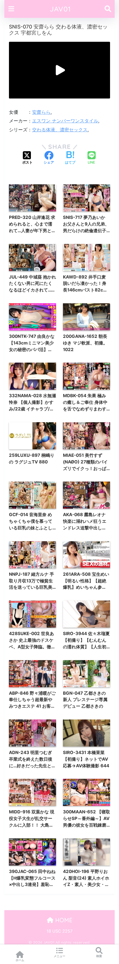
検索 (99, 956)
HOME (62, 920)
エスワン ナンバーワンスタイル (65, 121)
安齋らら (41, 112)
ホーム (20, 960)
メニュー (59, 956)
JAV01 (60, 8)
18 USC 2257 (59, 931)
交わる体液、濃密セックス (60, 129)
